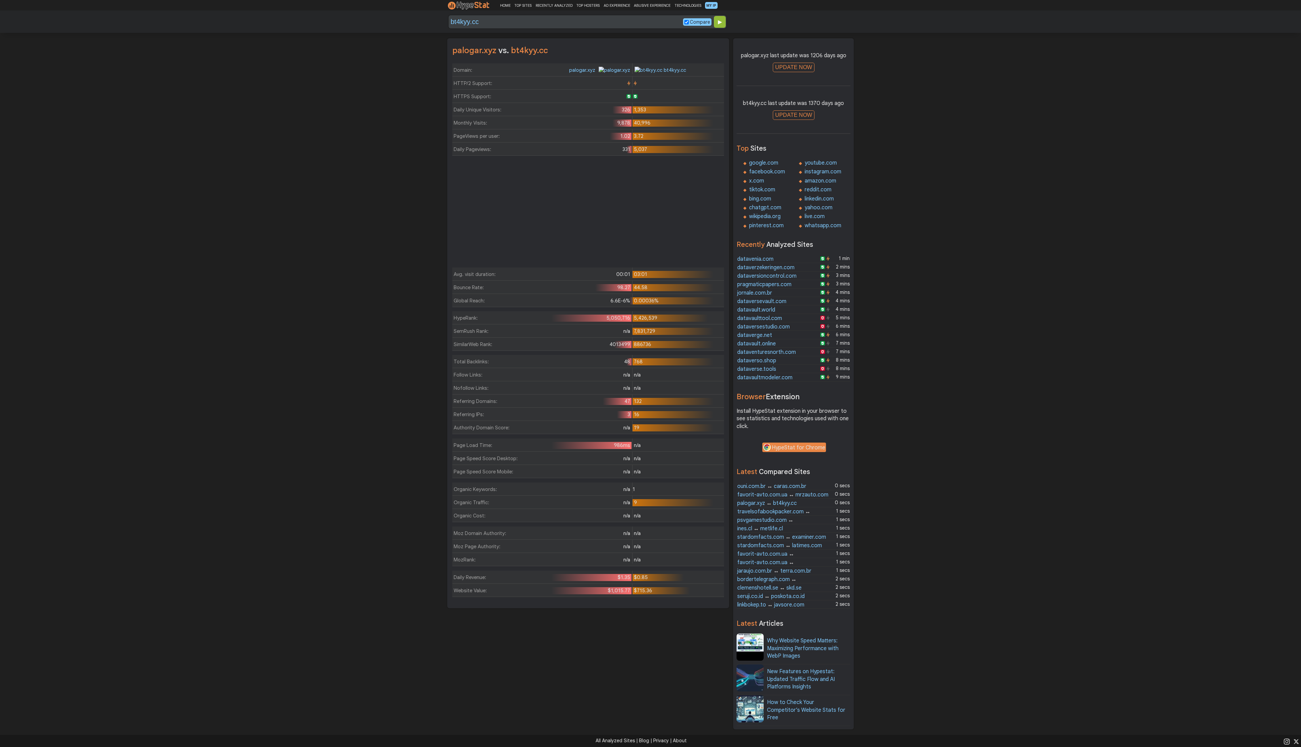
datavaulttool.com (759, 318)
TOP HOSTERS (588, 5)
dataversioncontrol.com (767, 276)
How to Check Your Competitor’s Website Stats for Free (806, 710)
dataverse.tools (756, 369)
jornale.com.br (754, 293)
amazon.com (820, 180)
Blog (644, 741)
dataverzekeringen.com (765, 267)
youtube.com (821, 162)
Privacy (661, 741)
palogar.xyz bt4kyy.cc (767, 503)
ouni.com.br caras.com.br (771, 486)
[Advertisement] (588, 213)
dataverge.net (754, 335)
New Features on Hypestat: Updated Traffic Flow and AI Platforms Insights (801, 679)
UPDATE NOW (793, 67)
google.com (763, 162)
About (680, 741)
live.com (815, 216)
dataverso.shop (756, 360)
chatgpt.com (765, 207)
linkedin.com (819, 198)
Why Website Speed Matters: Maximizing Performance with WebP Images (803, 648)
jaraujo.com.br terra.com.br (774, 571)
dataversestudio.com (763, 326)
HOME (505, 5)
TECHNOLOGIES (688, 5)
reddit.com (818, 189)
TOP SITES (523, 5)
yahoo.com (818, 207)
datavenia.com (755, 259)
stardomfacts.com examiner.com (781, 537)
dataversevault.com (761, 301)
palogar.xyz (583, 70)
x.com (756, 180)
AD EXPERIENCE (617, 5)
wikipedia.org (765, 216)
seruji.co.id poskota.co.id (771, 596)
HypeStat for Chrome (798, 447)
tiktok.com (762, 189)
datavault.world (756, 309)
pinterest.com (766, 225)
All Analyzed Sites (615, 741)
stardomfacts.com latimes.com (779, 545)
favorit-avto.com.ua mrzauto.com (782, 494)
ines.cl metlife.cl (760, 528)
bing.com (760, 198)
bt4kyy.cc (674, 70)
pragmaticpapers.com (764, 284)
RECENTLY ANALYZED (554, 5)
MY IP (711, 5)
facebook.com (767, 171)
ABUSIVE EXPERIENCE (652, 5)
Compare (700, 22)
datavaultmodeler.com (764, 377)
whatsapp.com (823, 225)
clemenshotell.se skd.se (769, 587)
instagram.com (823, 171)
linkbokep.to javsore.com (770, 604)
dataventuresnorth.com (766, 352)
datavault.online (756, 343)
